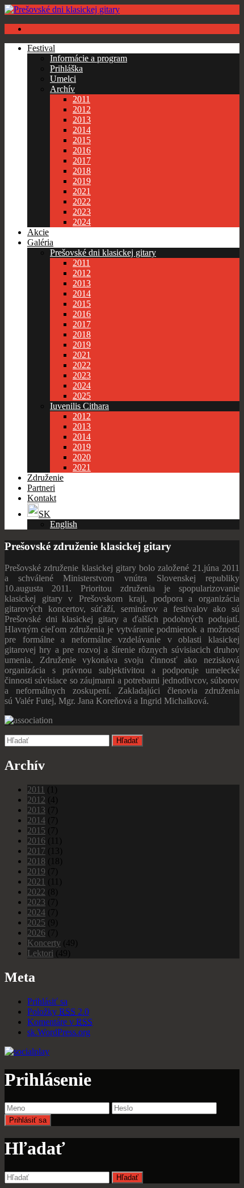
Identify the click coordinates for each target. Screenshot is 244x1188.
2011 (81, 99)
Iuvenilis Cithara (79, 406)
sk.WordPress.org (58, 1032)
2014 (82, 130)
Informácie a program (88, 58)
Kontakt (41, 498)
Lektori (40, 953)
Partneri (41, 488)
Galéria (40, 242)
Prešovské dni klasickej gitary (103, 252)
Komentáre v (59, 1022)
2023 (82, 211)
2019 (82, 181)
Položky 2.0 (58, 1011)
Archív (62, 89)
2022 (82, 201)
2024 (82, 222)
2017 (82, 160)
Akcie (38, 232)
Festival (41, 48)
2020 (82, 457)
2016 (82, 150)
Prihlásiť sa (47, 1001)
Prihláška (66, 68)
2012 (82, 109)
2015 (82, 140)
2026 (36, 932)
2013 (82, 119)
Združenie (45, 477)
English (63, 524)
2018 (82, 171)
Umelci (63, 79)
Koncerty (44, 943)
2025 (82, 396)
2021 (82, 191)
